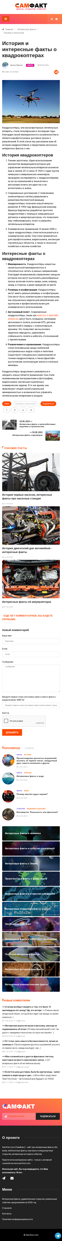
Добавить (12, 732)
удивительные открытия (33, 1199)
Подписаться (48, 1116)
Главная (9, 29)
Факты (30, 65)
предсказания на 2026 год (23, 1202)
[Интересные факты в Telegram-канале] (58, 1236)
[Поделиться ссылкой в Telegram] (30, 410)
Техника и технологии (13, 33)
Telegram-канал (16, 1116)
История (27, 755)
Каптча (5, 713)
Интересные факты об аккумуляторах (26, 601)
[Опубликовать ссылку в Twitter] (14, 410)
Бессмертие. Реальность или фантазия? (37, 812)
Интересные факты (27, 29)
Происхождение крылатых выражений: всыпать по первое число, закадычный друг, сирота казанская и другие (37, 760)
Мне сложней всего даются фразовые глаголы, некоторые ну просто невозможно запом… (28, 1060)
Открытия (21, 809)
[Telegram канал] (51, 19)
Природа (27, 773)
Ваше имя (7, 636)
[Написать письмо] (56, 19)
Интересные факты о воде (30, 776)
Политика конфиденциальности (17, 1219)
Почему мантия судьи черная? (32, 794)
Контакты (6, 1214)
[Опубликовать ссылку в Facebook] (6, 410)
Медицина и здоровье (36, 809)
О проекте (7, 1208)
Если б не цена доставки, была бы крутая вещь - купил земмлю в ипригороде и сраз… (31, 1075)
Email (4, 649)
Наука (26, 791)
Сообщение (7, 662)
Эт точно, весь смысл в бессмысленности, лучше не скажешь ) (31, 1044)
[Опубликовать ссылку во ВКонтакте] (22, 410)
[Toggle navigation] (5, 19)
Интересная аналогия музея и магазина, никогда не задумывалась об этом (30, 1029)
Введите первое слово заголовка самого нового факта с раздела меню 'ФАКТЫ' (29, 698)
